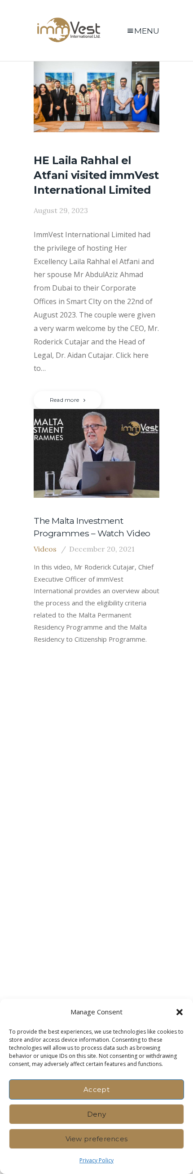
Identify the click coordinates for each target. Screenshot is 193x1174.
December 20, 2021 (102, 548)
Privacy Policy (96, 1160)
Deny (96, 1114)
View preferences (97, 1139)
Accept (96, 1089)
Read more (64, 399)
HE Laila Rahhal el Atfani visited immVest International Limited (96, 175)
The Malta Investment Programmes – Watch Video (92, 527)
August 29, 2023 (61, 210)
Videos (45, 548)
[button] (179, 1012)
